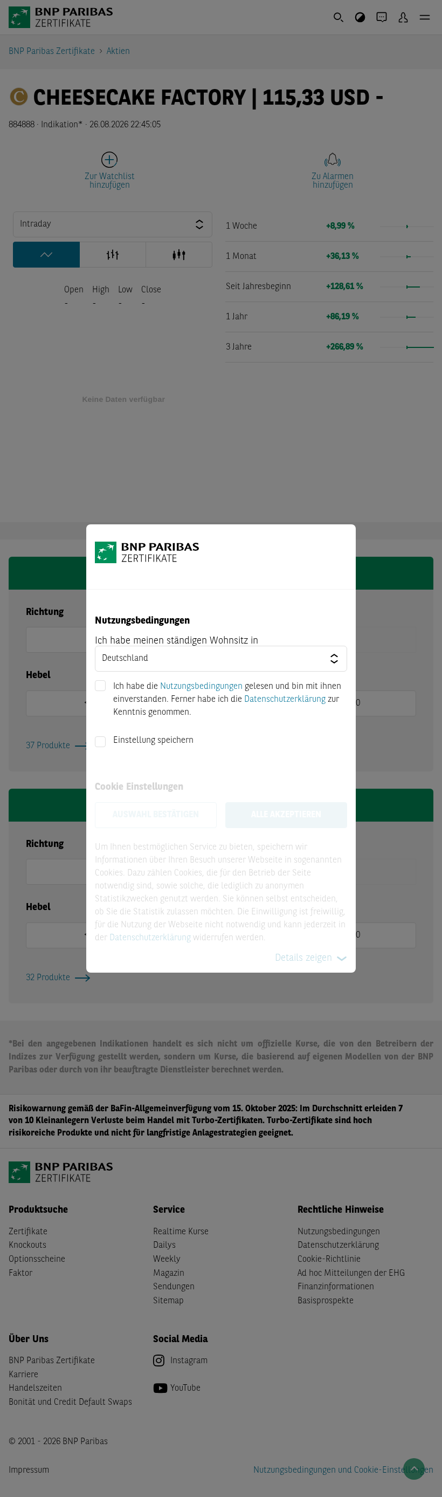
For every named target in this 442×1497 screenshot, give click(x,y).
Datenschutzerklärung (285, 699)
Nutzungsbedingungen (201, 686)
